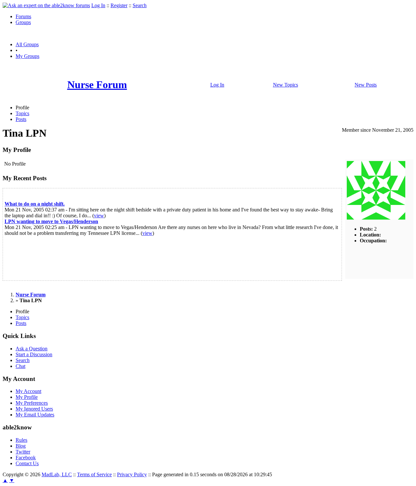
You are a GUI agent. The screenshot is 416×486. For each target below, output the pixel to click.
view (99, 215)
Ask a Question (31, 348)
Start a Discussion (34, 354)
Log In (98, 5)
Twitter (23, 451)
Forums (23, 16)
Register (118, 5)
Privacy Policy (132, 474)
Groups (23, 22)
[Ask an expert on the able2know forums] (46, 5)
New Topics (285, 85)
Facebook (26, 457)
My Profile (27, 397)
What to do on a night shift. (35, 204)
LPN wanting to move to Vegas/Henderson (51, 221)
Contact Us (27, 463)
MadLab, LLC (57, 474)
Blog (21, 446)
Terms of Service (94, 474)
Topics (22, 113)
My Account (28, 391)
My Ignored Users (34, 409)
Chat (20, 366)
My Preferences (32, 403)
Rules (21, 440)
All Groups (27, 44)
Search (140, 5)
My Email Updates (35, 414)
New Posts (366, 85)
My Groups (27, 56)
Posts (21, 119)
